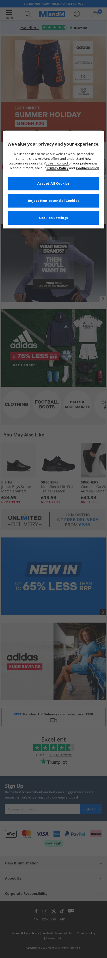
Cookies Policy (87, 168)
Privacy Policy (57, 168)
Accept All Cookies (53, 183)
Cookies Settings (53, 218)
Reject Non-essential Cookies (53, 201)
